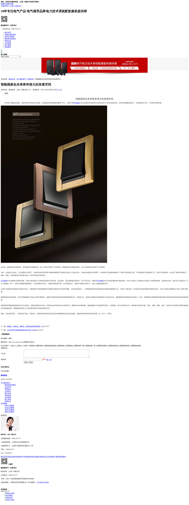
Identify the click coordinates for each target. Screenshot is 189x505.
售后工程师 (10, 500)
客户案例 (8, 45)
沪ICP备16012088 (43, 482)
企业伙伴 (8, 387)
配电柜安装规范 (10, 38)
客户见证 (8, 393)
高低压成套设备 (10, 34)
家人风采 (8, 399)
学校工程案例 (9, 409)
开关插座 (76, 103)
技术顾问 (9, 495)
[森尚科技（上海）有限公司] (11, 6)
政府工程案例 (9, 405)
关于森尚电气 (21, 79)
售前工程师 (10, 493)
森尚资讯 (4, 375)
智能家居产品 (57, 272)
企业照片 (8, 391)
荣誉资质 (8, 395)
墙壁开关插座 (9, 36)
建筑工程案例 (9, 412)
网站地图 (10, 4)
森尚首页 (8, 32)
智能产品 (29, 267)
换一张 (49, 360)
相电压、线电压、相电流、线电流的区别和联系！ (24, 326)
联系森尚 (8, 47)
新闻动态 (8, 41)
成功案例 (4, 403)
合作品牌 (8, 43)
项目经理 (9, 497)
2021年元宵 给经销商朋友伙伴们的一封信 (21, 330)
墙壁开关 (8, 401)
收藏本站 (4, 4)
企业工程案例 (9, 407)
